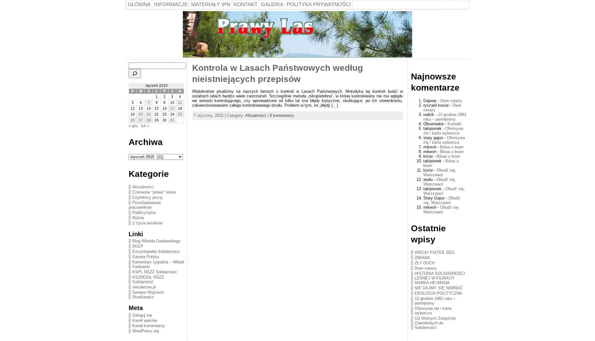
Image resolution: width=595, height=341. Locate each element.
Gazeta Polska (145, 256)
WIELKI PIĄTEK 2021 (435, 252)
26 (132, 120)
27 (141, 120)
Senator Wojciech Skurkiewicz (148, 294)
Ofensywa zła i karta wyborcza (443, 130)
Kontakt (454, 123)
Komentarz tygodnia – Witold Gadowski (158, 264)
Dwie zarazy (451, 100)
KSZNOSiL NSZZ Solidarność (148, 279)
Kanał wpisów (144, 320)
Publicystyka (144, 212)
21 (149, 114)
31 (172, 120)
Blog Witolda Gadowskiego (156, 241)
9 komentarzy (282, 115)
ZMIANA (422, 257)
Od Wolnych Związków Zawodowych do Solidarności (435, 323)
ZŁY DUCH (424, 263)
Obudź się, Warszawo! (439, 172)
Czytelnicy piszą (147, 197)
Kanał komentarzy (148, 325)
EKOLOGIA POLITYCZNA (438, 293)
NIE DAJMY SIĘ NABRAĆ (439, 288)
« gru (133, 125)
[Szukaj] (135, 73)
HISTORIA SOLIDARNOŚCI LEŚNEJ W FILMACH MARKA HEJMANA (440, 278)
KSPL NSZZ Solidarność (154, 272)
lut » (145, 125)
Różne (138, 217)
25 (180, 114)
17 (172, 108)
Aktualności (142, 187)
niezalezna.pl (144, 287)
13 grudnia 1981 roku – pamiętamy (444, 116)
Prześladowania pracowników (145, 205)
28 (149, 120)
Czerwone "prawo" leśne (154, 192)
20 (141, 114)
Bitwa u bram (452, 147)
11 (180, 102)
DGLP (137, 246)
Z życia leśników (147, 223)
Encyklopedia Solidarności (156, 251)
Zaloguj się (142, 315)
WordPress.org (145, 331)
